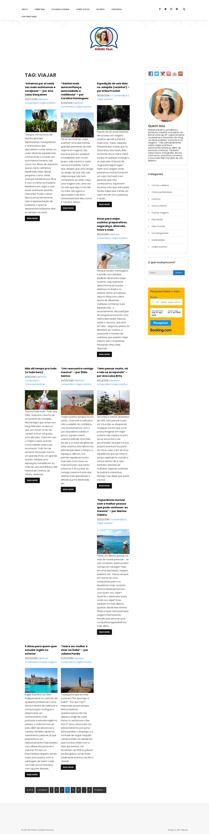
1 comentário (118, 519)
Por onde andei (29, 16)
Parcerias (117, 9)
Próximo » (99, 790)
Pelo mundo (158, 226)
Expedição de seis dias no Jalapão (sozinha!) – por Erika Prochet (113, 87)
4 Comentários (119, 95)
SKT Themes (182, 830)
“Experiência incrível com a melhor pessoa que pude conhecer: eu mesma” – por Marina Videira (112, 507)
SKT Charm (32, 830)
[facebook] (160, 9)
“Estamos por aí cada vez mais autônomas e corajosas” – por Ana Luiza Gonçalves (40, 89)
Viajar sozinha (47, 103)
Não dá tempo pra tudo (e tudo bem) (41, 370)
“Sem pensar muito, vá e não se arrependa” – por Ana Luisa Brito (112, 372)
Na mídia (100, 9)
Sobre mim (40, 9)
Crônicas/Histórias (35, 384)
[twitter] (165, 9)
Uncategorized (160, 233)
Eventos (156, 199)
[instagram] (171, 9)
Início (25, 9)
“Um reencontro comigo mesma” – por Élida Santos (77, 372)
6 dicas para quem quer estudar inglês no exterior (41, 649)
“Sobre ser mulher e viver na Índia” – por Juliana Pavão (74, 649)
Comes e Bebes (160, 185)
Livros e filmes (159, 205)
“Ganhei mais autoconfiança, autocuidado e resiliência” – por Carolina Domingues (74, 91)
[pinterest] (177, 9)
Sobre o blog (82, 9)
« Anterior (42, 790)
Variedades (158, 240)
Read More (32, 218)
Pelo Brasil (157, 219)
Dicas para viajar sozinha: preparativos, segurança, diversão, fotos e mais (112, 224)
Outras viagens (48, 662)
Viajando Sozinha (60, 9)
